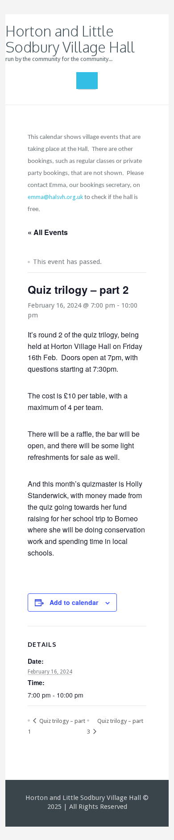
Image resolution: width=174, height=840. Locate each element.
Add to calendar (74, 602)
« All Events (48, 232)
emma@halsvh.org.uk (55, 197)
